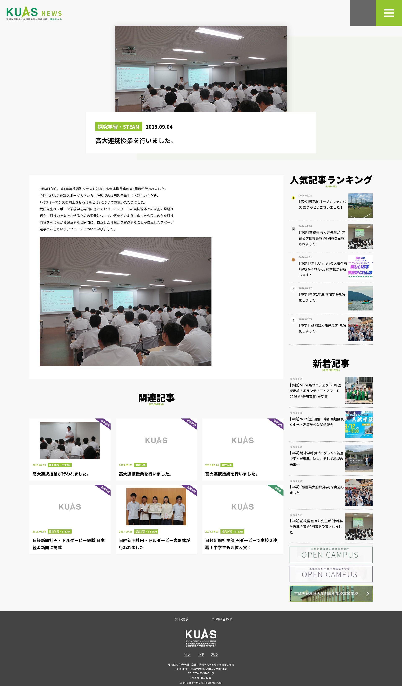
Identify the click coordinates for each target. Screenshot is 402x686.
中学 (201, 654)
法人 (187, 654)
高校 (214, 654)
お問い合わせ (222, 618)
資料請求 (182, 618)
